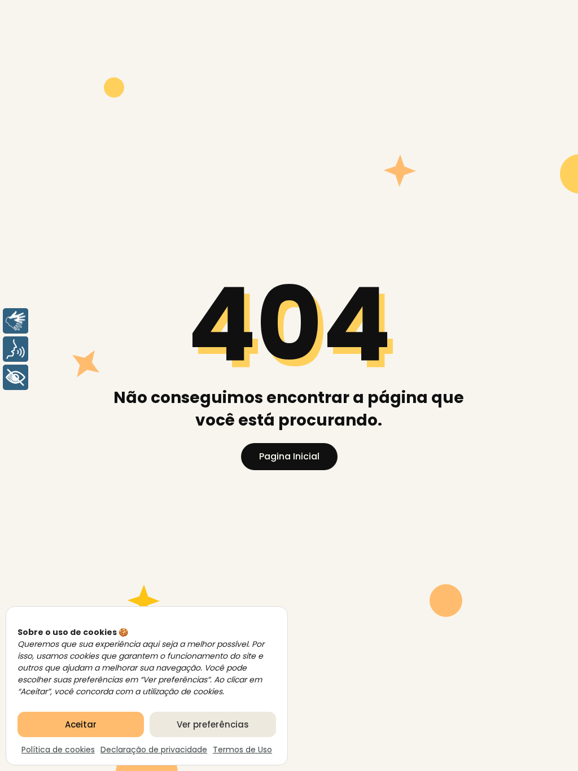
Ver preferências (213, 724)
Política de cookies (58, 749)
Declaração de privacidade (153, 749)
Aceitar (81, 724)
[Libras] (15, 321)
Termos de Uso (242, 749)
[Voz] (15, 349)
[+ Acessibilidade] (15, 377)
